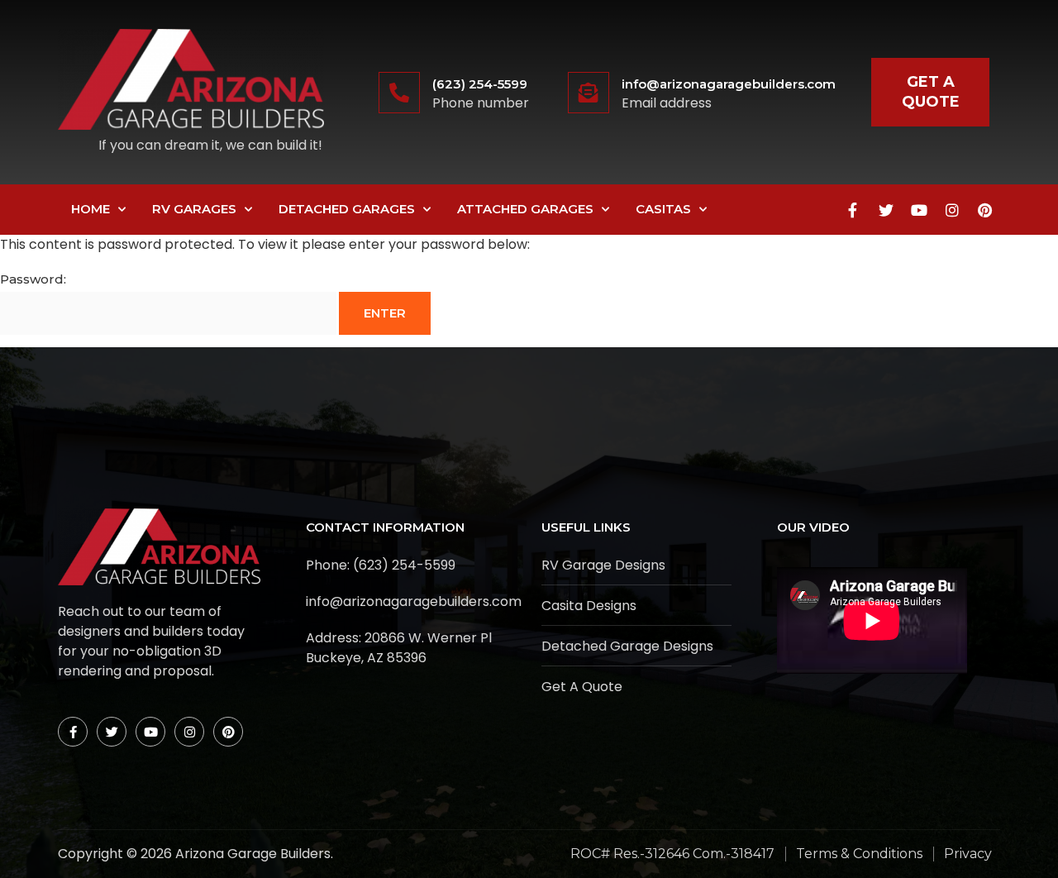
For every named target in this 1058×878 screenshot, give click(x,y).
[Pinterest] (985, 210)
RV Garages (194, 209)
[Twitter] (886, 210)
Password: (33, 279)
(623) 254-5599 (479, 84)
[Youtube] (919, 210)
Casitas (663, 209)
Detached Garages (347, 209)
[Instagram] (952, 210)
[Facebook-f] (853, 210)
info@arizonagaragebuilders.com (729, 84)
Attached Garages (525, 209)
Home (90, 209)
